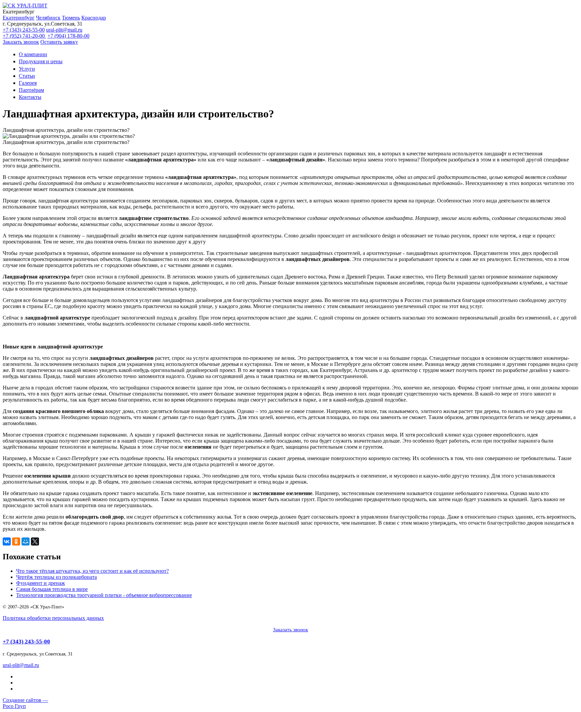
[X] (35, 541)
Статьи (27, 76)
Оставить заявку (59, 42)
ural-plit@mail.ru (64, 30)
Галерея (28, 83)
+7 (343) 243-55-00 (24, 30)
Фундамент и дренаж (40, 583)
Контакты (30, 97)
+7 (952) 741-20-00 (24, 36)
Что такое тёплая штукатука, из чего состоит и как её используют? (92, 571)
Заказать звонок (21, 42)
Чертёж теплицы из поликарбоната (56, 577)
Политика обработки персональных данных (53, 618)
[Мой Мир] (26, 541)
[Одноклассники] (16, 541)
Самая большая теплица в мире (52, 589)
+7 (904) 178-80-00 (68, 36)
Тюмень (71, 18)
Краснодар (93, 18)
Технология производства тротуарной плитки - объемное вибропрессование (104, 595)
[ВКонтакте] (7, 541)
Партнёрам (31, 90)
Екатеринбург (19, 18)
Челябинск (48, 18)
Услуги (27, 69)
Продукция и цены (41, 61)
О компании (33, 54)
